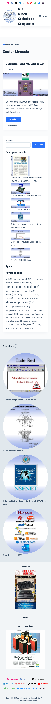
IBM (32, 291)
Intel (21, 295)
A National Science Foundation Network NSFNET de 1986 (24, 503)
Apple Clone (17, 279)
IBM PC (11, 294)
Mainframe (35, 298)
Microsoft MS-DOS (24, 314)
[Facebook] (12, 3)
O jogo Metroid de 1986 (20, 209)
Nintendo (31, 317)
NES (23, 317)
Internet (10, 298)
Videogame (28, 324)
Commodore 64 (17, 282)
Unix (16, 324)
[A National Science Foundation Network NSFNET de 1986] (25, 477)
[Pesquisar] (34, 16)
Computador (27, 283)
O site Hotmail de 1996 (12, 555)
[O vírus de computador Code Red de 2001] (25, 375)
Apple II (27, 279)
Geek (26, 291)
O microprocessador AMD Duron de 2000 (25, 64)
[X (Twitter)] (16, 3)
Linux (18, 298)
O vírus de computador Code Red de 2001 (20, 399)
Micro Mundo (22, 307)
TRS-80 (9, 325)
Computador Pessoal (22, 287)
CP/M (8, 291)
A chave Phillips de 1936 (21, 260)
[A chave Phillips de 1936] (25, 426)
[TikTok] (24, 3)
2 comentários (11, 125)
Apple (9, 279)
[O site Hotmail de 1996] (25, 531)
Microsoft (12, 314)
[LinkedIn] (20, 3)
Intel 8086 (28, 295)
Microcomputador (21, 302)
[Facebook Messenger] (39, 3)
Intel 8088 (36, 295)
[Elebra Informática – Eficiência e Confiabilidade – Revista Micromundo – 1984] (25, 649)
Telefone (34, 321)
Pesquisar (9, 140)
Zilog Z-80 (29, 328)
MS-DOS (10, 317)
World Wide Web (12, 328)
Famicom (13, 291)
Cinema (9, 282)
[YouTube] (31, 3)
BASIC (41, 279)
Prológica (39, 317)
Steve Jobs (26, 321)
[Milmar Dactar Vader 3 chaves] (26, 589)
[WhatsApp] (35, 3)
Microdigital (10, 307)
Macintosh (26, 298)
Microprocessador (13, 311)
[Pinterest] (28, 3)
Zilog (21, 328)
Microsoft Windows (37, 314)
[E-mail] (43, 3)
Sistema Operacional (14, 321)
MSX (17, 317)
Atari (35, 279)
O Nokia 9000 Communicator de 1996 (26, 195)
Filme (20, 291)
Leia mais (14, 120)
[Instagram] (8, 3)
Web (40, 325)
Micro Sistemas (32, 310)
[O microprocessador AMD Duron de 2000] (25, 84)
